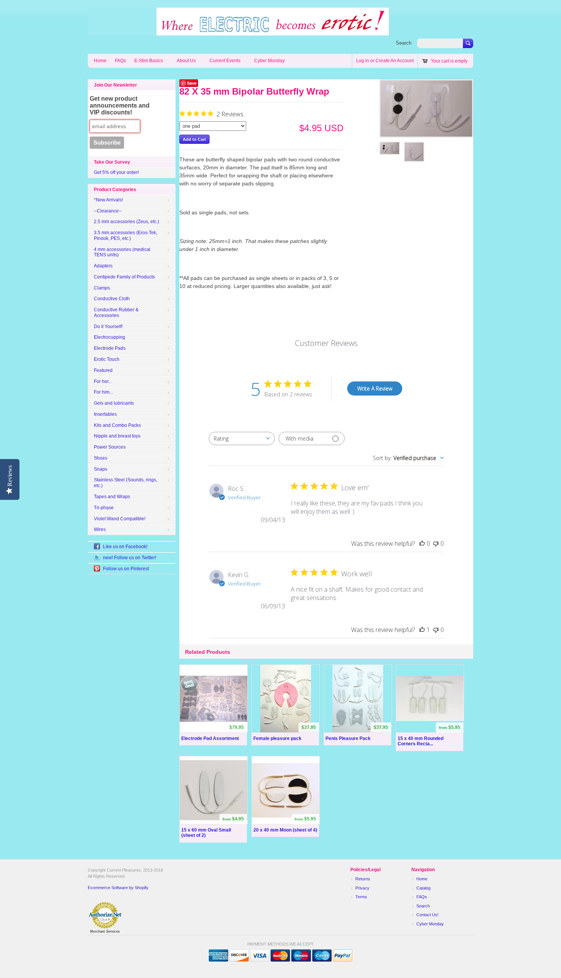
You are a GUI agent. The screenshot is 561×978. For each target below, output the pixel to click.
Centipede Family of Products (124, 277)
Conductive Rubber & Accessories (116, 312)
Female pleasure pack (277, 738)
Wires (100, 529)
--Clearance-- (108, 211)
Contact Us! (427, 914)
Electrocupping (109, 337)
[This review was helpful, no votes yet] (422, 543)
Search (403, 43)
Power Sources (110, 447)
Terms (361, 896)
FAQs (120, 60)
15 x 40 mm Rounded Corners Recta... (420, 741)
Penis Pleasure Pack (348, 738)
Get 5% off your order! (116, 172)
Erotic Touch (106, 359)
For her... (103, 381)
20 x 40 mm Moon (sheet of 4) (285, 830)
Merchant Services (105, 931)
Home (100, 60)
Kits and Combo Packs (117, 425)
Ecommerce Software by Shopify (118, 887)
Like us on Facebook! (125, 546)
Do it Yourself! (108, 326)
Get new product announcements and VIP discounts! (120, 105)
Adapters (103, 266)
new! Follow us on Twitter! (129, 557)
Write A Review (374, 388)
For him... (103, 392)
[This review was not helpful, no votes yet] (435, 543)
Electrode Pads (110, 348)
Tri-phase (104, 507)
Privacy (362, 888)
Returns (362, 879)
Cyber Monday (269, 60)
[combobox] (242, 438)
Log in (362, 60)
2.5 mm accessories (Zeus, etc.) (126, 221)
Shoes (100, 458)
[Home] (238, 31)
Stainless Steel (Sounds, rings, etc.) (125, 482)
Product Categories (115, 189)
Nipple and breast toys (117, 436)
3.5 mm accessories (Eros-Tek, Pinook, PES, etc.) (125, 235)
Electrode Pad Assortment (210, 738)
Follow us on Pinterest (126, 568)
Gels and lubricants (114, 403)
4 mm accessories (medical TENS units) (122, 252)
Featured (103, 370)
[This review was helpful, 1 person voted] (422, 630)
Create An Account (395, 60)
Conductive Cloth (112, 298)
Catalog (423, 888)
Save (192, 83)
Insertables (105, 414)
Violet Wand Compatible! (119, 518)
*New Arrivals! (108, 200)
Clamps (102, 288)
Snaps (100, 469)
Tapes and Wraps (112, 496)
